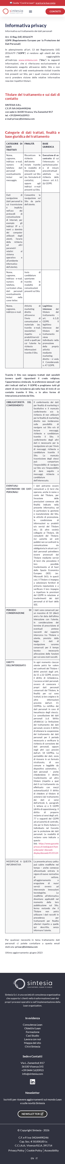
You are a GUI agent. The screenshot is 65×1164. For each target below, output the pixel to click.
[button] (30, 11)
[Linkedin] (33, 1082)
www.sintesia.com (28, 60)
